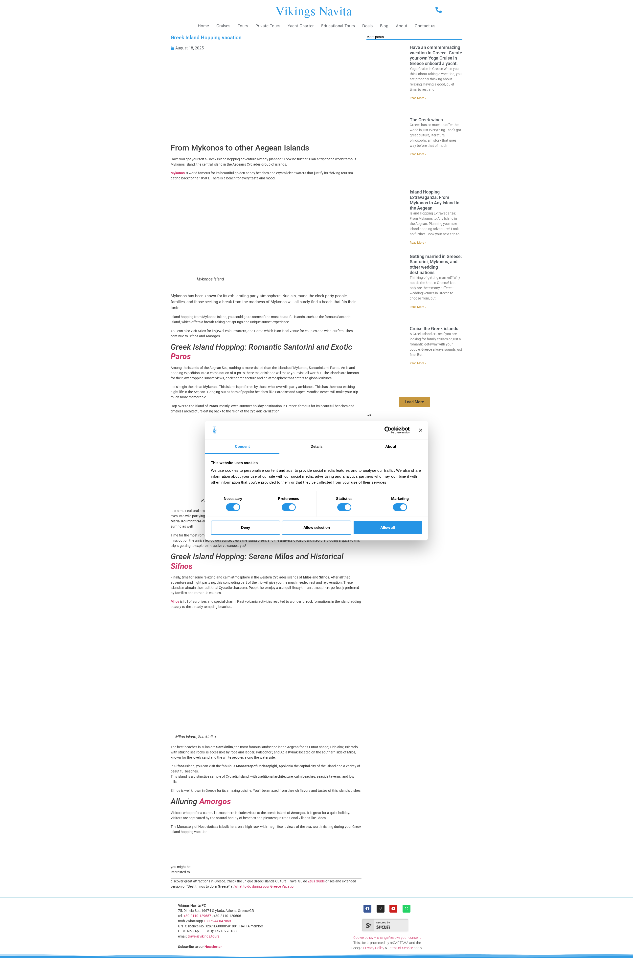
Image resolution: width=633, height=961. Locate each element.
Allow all (387, 527)
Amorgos (215, 801)
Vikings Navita (313, 10)
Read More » (418, 98)
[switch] (289, 507)
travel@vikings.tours (203, 936)
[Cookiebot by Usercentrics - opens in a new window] (388, 430)
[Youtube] (393, 909)
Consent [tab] (242, 446)
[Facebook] (367, 909)
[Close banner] (420, 430)
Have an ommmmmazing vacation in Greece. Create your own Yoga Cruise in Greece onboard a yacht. (436, 55)
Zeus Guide (316, 881)
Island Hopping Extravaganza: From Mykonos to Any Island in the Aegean (434, 200)
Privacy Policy (373, 948)
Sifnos (182, 566)
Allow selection (316, 527)
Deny (245, 527)
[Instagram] (380, 909)
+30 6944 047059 (217, 921)
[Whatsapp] (406, 909)
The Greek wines (426, 119)
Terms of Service (400, 948)
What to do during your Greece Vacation (264, 886)
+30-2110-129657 (197, 916)
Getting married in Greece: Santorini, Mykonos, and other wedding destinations (436, 264)
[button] (414, 402)
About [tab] (390, 446)
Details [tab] (317, 446)
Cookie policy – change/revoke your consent (387, 938)
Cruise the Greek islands (434, 328)
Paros (181, 356)
